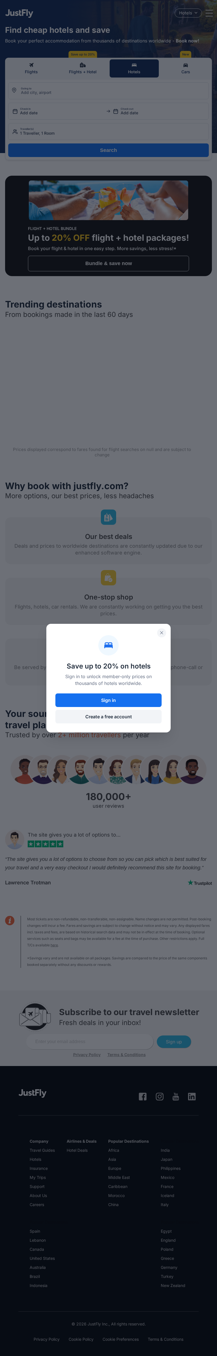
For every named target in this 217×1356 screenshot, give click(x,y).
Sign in (108, 700)
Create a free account (108, 716)
